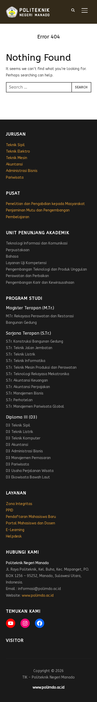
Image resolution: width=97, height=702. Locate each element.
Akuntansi (14, 164)
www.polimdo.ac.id (38, 595)
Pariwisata (15, 177)
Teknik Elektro (18, 151)
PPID (9, 510)
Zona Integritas (19, 504)
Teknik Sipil (15, 145)
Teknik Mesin (16, 158)
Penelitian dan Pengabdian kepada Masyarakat (45, 204)
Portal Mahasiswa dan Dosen (30, 523)
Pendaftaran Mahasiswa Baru (31, 517)
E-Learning (15, 530)
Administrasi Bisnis (22, 171)
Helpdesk (14, 536)
